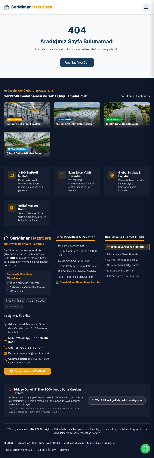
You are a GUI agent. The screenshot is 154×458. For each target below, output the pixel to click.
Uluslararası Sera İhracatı (121, 254)
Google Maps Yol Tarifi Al (29, 371)
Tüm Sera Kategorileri (70, 245)
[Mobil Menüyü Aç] (146, 7)
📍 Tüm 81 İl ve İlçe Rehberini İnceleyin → (116, 400)
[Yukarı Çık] (8, 452)
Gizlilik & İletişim (47, 449)
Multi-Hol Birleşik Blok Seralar (74, 276)
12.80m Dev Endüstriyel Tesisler (76, 271)
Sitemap (64, 449)
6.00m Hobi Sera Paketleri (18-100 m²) (77, 253)
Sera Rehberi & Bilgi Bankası (123, 265)
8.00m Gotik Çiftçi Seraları (73, 260)
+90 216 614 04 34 (30, 347)
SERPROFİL (11, 257)
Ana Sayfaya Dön (77, 62)
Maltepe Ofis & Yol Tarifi (120, 270)
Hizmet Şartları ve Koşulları (122, 276)
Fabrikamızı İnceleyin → (135, 96)
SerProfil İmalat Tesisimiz (121, 259)
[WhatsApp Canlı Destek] (145, 448)
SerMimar (31, 7)
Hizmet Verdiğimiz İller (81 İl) (129, 246)
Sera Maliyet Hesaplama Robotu (78, 282)
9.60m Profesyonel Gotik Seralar (76, 266)
